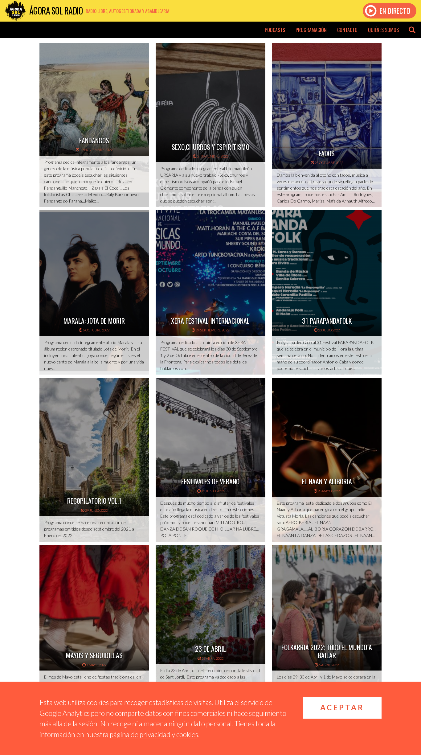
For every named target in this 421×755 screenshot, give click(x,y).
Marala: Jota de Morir (94, 321)
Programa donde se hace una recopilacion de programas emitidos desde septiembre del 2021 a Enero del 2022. (89, 529)
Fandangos (94, 140)
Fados (327, 153)
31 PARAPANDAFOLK (327, 321)
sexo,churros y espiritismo (210, 147)
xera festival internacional (210, 321)
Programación (311, 30)
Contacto (347, 30)
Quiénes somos (383, 30)
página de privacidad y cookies (154, 734)
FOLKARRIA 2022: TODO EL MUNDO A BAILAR (326, 651)
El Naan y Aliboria (327, 481)
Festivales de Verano (210, 481)
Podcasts (275, 30)
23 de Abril (210, 649)
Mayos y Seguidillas (94, 655)
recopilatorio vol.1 (94, 501)
